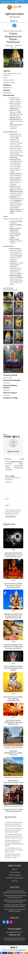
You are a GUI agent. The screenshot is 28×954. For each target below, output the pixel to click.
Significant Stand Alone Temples (12, 31)
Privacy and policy (15, 872)
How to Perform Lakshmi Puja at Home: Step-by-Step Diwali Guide (13, 585)
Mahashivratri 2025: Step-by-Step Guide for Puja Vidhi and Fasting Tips (13, 616)
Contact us (15, 881)
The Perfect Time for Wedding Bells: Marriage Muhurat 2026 (13, 722)
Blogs (13, 549)
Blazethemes (22, 950)
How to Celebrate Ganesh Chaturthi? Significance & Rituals (13, 668)
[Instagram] (4, 437)
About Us (14, 869)
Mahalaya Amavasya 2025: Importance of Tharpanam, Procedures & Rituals (13, 646)
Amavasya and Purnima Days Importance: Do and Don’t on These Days (13, 555)
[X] (14, 437)
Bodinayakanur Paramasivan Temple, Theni (13, 781)
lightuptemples (14, 13)
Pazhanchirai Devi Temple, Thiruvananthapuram (13, 810)
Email (7, 505)
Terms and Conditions (14, 875)
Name (7, 499)
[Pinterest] (9, 437)
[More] (19, 437)
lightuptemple (9, 45)
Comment (8, 482)
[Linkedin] (7, 437)
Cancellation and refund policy (14, 878)
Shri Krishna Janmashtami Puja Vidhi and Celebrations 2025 (13, 699)
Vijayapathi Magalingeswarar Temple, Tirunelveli (13, 753)
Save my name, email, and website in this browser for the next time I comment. (13, 511)
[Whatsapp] (12, 437)
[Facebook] (16, 437)
